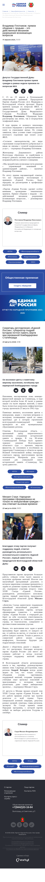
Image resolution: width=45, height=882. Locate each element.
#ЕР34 (10, 251)
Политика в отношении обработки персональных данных (22, 846)
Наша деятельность (18, 11)
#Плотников (12, 257)
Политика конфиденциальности (22, 843)
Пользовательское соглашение (22, 841)
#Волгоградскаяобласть (30, 251)
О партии (7, 787)
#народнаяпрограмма (30, 766)
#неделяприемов (30, 257)
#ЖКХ (33, 262)
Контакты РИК (30, 791)
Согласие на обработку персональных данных (22, 849)
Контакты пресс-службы (10, 798)
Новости (31, 11)
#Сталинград (35, 487)
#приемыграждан (15, 262)
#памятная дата (22, 482)
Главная (5, 11)
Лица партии (29, 787)
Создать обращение (22, 286)
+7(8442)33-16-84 (22, 807)
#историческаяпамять (22, 477)
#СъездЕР (10, 766)
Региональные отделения (10, 792)
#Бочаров (30, 471)
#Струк (30, 761)
